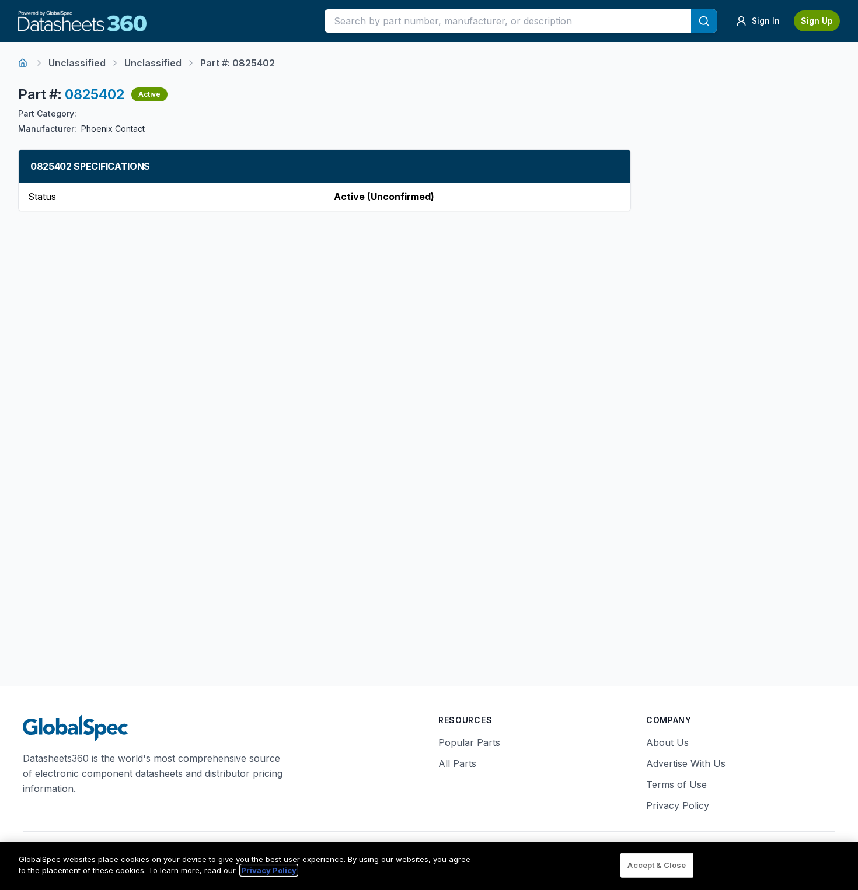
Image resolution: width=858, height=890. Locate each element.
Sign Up (817, 21)
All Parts (457, 763)
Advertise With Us (686, 763)
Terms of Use (676, 784)
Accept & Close (656, 865)
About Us (667, 742)
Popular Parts (469, 742)
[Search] (704, 21)
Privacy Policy (677, 805)
